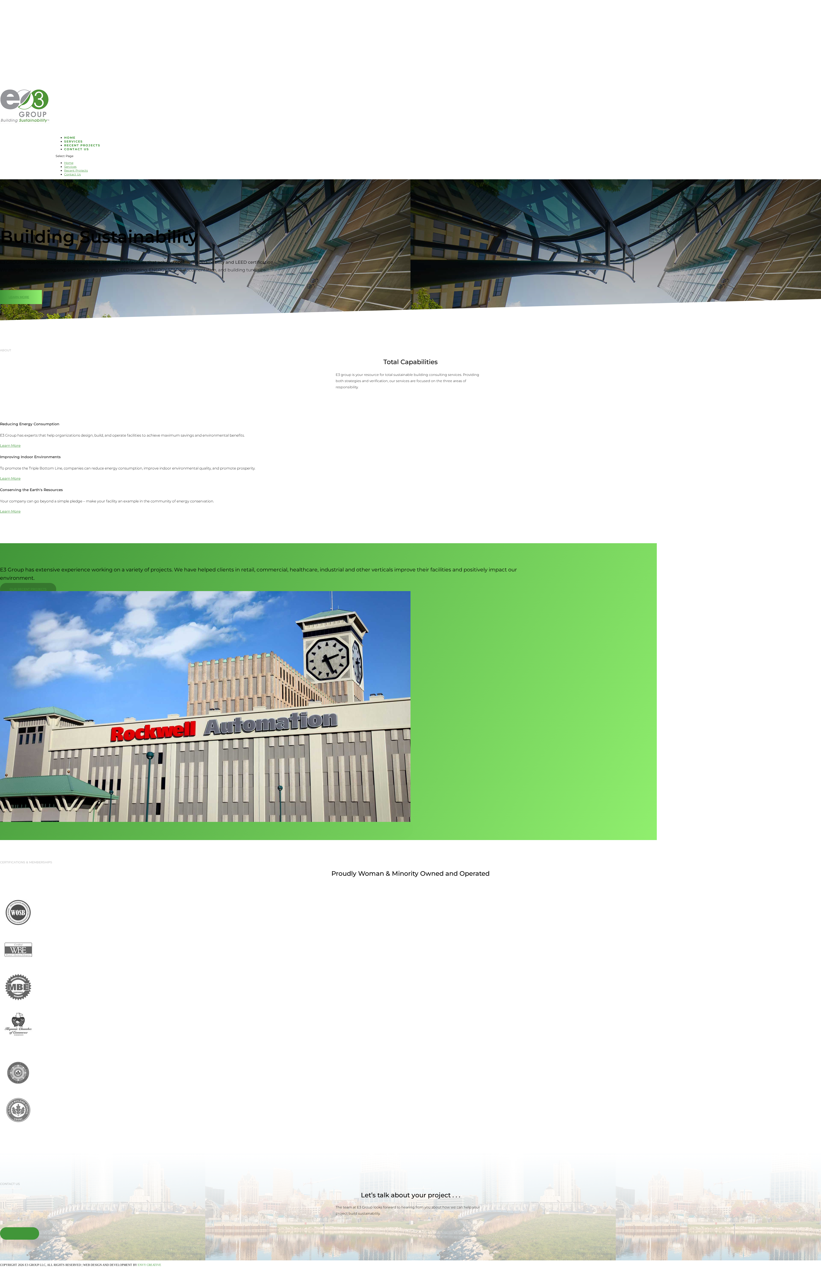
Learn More (19, 297)
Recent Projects (76, 170)
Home (68, 163)
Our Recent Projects (28, 589)
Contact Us (76, 149)
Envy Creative (149, 1265)
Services (70, 167)
